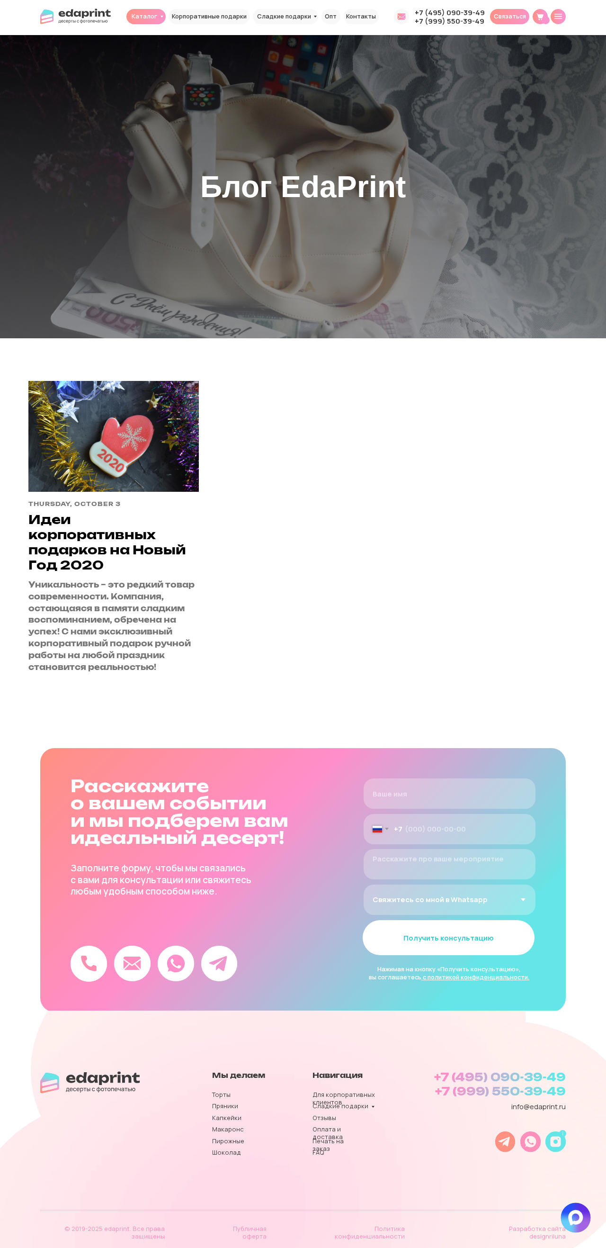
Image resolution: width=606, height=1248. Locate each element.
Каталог (144, 16)
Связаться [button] (510, 16)
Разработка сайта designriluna (537, 1232)
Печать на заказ (328, 1145)
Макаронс (228, 1129)
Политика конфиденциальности (370, 1232)
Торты (221, 1094)
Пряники (225, 1106)
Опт (331, 16)
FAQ (318, 1152)
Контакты (361, 16)
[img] (558, 16)
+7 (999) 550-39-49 (449, 21)
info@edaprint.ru (538, 1106)
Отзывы (324, 1117)
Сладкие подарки (284, 16)
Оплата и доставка (327, 1133)
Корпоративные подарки (209, 16)
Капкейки (226, 1117)
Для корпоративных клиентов (343, 1098)
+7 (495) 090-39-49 (450, 12)
